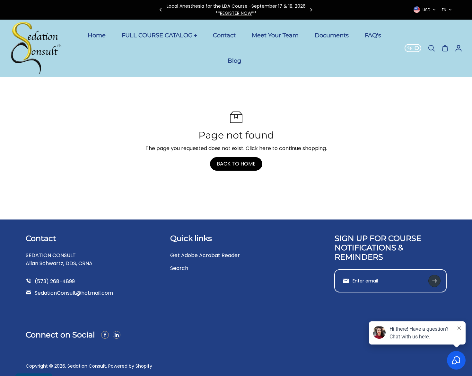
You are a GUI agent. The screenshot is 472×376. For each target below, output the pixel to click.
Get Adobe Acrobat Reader (205, 255)
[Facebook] (105, 335)
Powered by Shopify (130, 366)
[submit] (434, 281)
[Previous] (161, 9)
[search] (431, 48)
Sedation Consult (86, 366)
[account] (458, 48)
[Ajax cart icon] (445, 48)
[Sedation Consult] (35, 48)
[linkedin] (116, 335)
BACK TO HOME (236, 163)
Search (179, 268)
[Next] (311, 9)
